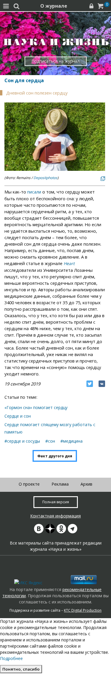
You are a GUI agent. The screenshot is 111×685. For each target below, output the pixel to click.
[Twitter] (89, 383)
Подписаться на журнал (55, 61)
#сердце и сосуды (22, 441)
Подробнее (11, 658)
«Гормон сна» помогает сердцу (35, 407)
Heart (69, 263)
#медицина (71, 441)
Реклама (60, 484)
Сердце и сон (17, 416)
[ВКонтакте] (102, 383)
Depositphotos (45, 177)
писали (34, 192)
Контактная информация (55, 516)
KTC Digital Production (83, 610)
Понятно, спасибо (21, 669)
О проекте (29, 484)
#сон (50, 441)
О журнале (53, 6)
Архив (86, 484)
